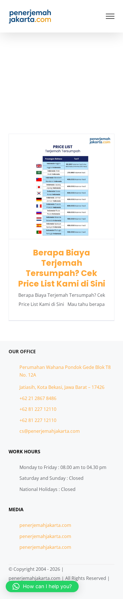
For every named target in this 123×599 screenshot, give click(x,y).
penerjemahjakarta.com (45, 525)
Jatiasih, (28, 387)
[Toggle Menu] (110, 16)
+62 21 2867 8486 (37, 398)
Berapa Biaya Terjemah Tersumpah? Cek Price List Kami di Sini (61, 186)
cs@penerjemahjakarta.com (49, 431)
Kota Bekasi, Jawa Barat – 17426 (70, 387)
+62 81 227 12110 (37, 409)
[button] (42, 586)
